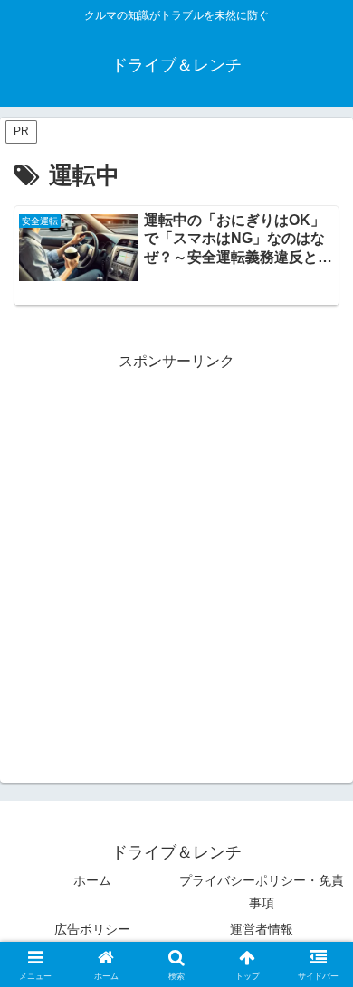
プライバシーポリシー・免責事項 (261, 891)
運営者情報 (261, 929)
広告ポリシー (92, 929)
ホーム (92, 880)
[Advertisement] (176, 551)
